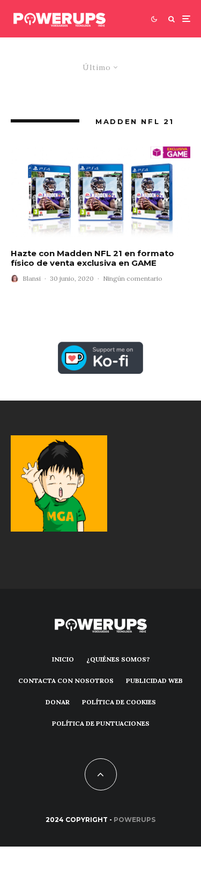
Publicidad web (154, 681)
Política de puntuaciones (101, 723)
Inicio (63, 659)
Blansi (32, 278)
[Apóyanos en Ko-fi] (100, 348)
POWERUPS (134, 820)
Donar (58, 702)
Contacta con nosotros (66, 681)
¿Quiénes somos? (118, 659)
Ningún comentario (132, 278)
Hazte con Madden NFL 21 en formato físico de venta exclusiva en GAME (92, 258)
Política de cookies (119, 702)
